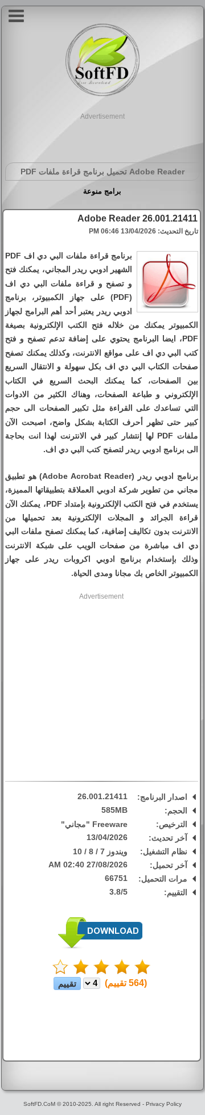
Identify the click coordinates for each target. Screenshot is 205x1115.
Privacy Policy (164, 1104)
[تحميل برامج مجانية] (102, 94)
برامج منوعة (102, 191)
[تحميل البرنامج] (100, 946)
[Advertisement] (102, 136)
